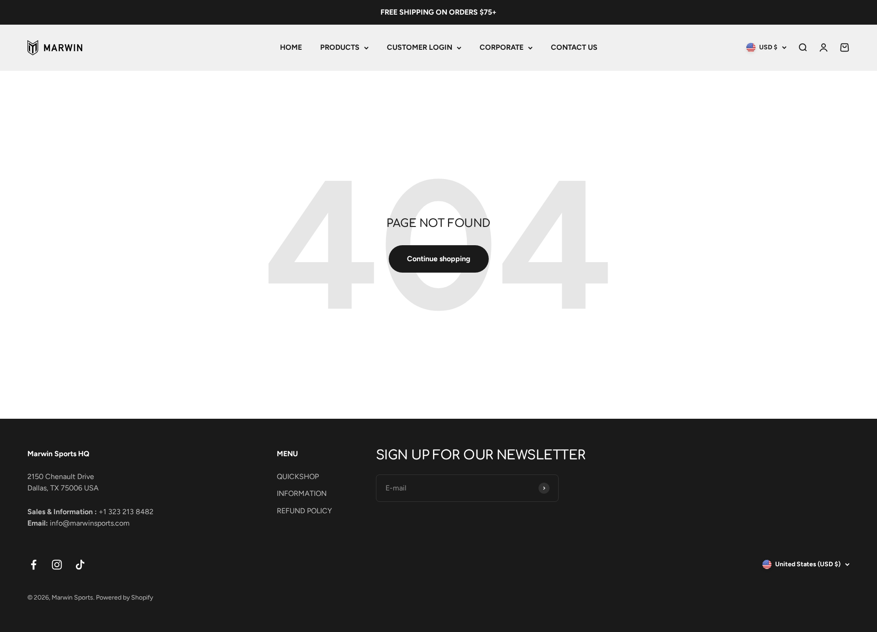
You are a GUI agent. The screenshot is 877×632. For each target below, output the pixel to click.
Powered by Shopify (124, 597)
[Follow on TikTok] (80, 564)
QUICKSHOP (298, 476)
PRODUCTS (339, 47)
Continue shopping (438, 258)
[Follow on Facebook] (33, 564)
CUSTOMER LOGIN (419, 47)
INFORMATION (302, 493)
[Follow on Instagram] (57, 564)
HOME (291, 47)
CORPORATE (501, 47)
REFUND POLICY (304, 510)
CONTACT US (574, 47)
